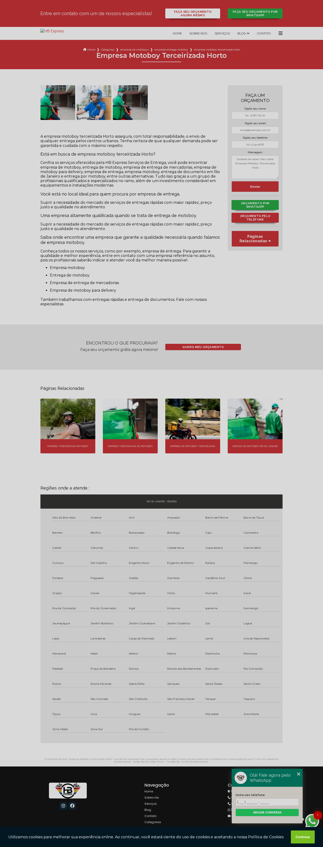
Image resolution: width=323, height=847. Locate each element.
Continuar (303, 837)
